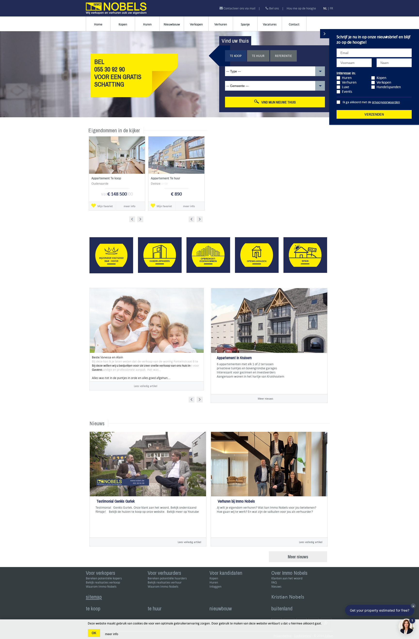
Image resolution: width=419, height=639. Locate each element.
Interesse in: (346, 73)
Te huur (258, 56)
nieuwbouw (221, 608)
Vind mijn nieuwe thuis (278, 102)
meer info (129, 206)
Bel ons (273, 8)
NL (325, 8)
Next (140, 218)
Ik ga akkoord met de (371, 102)
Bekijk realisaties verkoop (103, 582)
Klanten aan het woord (286, 578)
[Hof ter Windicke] (217, 385)
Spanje (245, 24)
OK (94, 633)
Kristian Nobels (287, 596)
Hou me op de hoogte (301, 8)
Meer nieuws (265, 398)
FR (331, 8)
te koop (93, 608)
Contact (294, 24)
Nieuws (276, 586)
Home (98, 24)
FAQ (274, 582)
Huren (147, 24)
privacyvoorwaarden (386, 102)
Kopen (123, 24)
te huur (154, 608)
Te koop (236, 56)
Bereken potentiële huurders (167, 578)
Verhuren (220, 24)
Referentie (283, 56)
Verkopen (196, 24)
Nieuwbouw (172, 24)
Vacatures (269, 24)
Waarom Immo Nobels (101, 586)
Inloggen (215, 586)
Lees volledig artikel (145, 386)
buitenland (281, 608)
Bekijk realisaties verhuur (165, 582)
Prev (134, 218)
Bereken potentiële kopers (104, 578)
